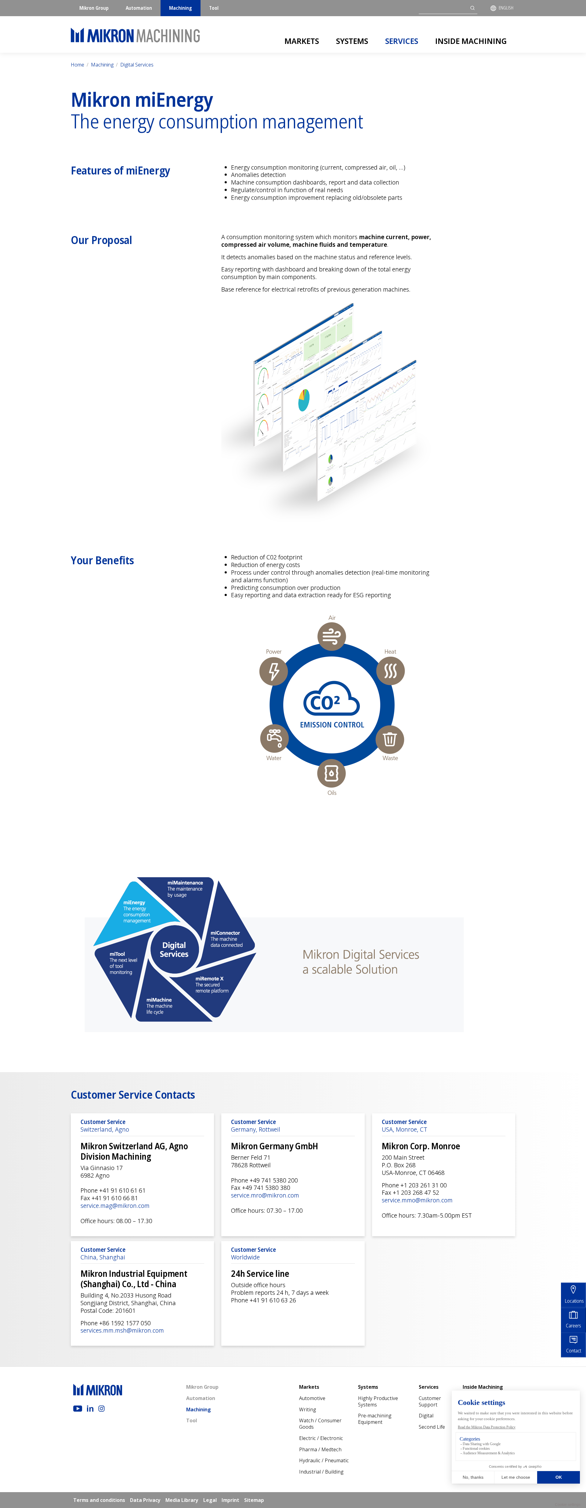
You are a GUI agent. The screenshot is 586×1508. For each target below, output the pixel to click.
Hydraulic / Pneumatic (324, 1460)
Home (77, 64)
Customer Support (430, 1401)
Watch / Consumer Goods (320, 1423)
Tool (214, 8)
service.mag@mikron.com (115, 1205)
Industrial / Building (321, 1471)
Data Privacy (145, 1500)
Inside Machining (471, 41)
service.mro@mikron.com (265, 1195)
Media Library (181, 1500)
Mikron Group (94, 8)
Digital (426, 1415)
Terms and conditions (99, 1500)
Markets (301, 41)
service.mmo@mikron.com (417, 1200)
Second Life (432, 1427)
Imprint (230, 1500)
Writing (307, 1409)
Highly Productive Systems (378, 1401)
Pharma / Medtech (320, 1449)
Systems (352, 41)
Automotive (312, 1398)
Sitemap (254, 1500)
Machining (180, 8)
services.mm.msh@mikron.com (122, 1330)
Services (401, 41)
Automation (139, 8)
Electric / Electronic (321, 1438)
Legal (210, 1500)
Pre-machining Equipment (374, 1418)
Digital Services (137, 64)
